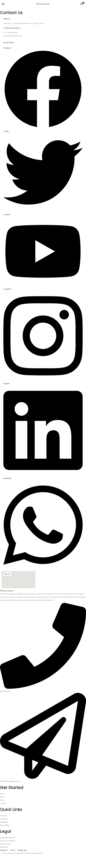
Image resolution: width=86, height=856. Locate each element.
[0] (81, 4)
